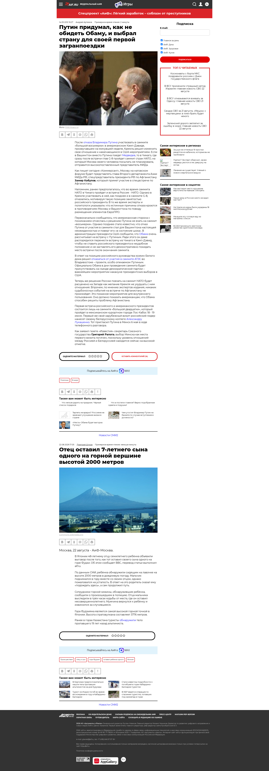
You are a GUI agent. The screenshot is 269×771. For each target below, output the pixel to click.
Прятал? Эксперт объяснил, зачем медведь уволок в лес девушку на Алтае (190, 162)
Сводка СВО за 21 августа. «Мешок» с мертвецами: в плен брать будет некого (185, 114)
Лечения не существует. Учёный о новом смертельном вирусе (189, 171)
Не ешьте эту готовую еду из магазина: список (187, 217)
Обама (143, 234)
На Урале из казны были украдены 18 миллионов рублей (191, 208)
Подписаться (185, 60)
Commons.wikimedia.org (71, 534)
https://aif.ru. (85, 746)
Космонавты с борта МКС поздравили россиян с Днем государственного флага (184, 76)
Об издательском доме (100, 714)
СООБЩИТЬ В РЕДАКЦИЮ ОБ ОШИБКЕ (145, 718)
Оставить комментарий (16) (135, 356)
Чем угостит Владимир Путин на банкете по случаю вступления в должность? (137, 415)
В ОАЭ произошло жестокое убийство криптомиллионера (187, 227)
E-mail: (164, 28)
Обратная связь (84, 718)
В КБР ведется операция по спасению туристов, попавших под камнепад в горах (136, 694)
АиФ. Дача (168, 44)
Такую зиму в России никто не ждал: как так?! (191, 199)
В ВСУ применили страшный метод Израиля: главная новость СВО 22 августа (184, 89)
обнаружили (128, 620)
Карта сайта (119, 718)
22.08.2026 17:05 (66, 444)
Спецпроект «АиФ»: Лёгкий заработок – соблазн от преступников (134, 13)
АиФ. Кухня (168, 52)
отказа (87, 142)
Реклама (80, 714)
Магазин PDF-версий (185, 714)
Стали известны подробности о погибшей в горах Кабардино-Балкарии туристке (137, 684)
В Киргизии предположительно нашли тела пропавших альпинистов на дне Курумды (88, 684)
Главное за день (171, 40)
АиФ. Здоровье (170, 48)
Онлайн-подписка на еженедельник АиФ (135, 714)
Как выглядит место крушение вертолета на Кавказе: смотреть (188, 189)
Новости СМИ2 (108, 435)
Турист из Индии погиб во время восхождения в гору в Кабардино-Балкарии (89, 694)
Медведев (128, 155)
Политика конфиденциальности (89, 751)
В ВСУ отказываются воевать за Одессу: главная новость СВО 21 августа (185, 101)
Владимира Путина (105, 142)
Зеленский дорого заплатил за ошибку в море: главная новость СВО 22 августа (185, 126)
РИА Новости (71, 127)
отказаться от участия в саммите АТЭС (116, 259)
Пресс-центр (165, 714)
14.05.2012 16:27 (66, 22)
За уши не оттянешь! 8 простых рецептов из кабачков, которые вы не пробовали (191, 152)
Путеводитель (102, 718)
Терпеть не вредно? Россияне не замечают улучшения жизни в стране (88, 415)
